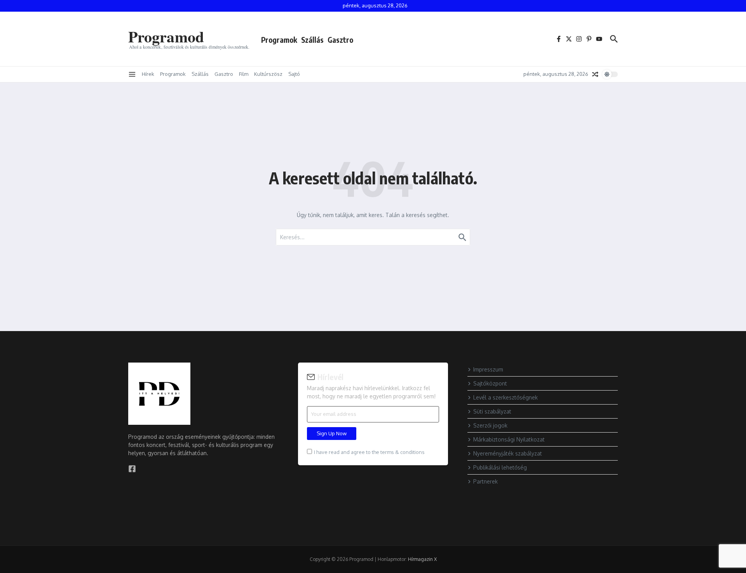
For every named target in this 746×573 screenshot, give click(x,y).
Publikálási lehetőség (500, 467)
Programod (166, 36)
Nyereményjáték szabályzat (507, 453)
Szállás (312, 39)
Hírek (148, 74)
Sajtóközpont (490, 383)
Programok (279, 39)
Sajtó (294, 74)
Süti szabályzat (492, 411)
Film (243, 74)
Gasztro (340, 39)
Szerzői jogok (490, 425)
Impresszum (488, 369)
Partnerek (485, 481)
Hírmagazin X (422, 559)
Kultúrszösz (268, 74)
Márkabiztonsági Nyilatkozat (509, 439)
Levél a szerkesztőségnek (505, 397)
